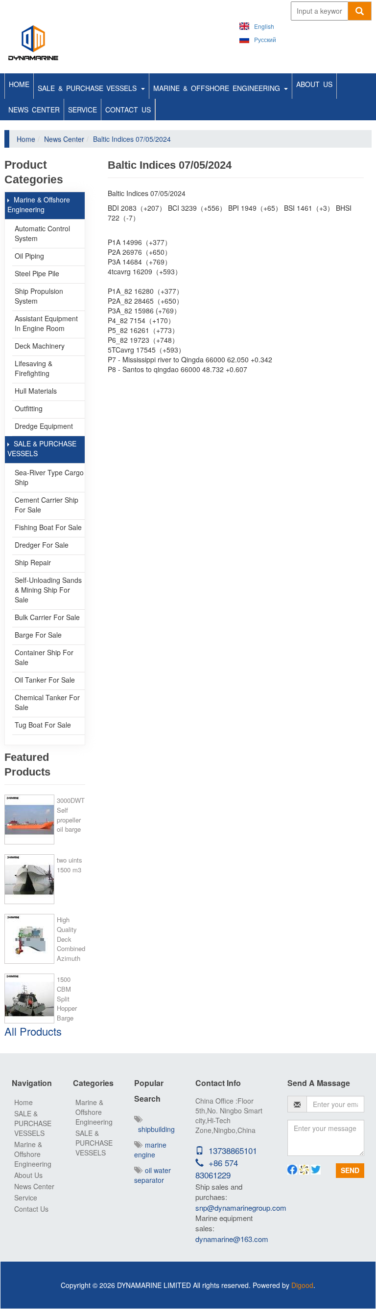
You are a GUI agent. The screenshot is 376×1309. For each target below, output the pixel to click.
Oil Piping (29, 256)
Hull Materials (36, 391)
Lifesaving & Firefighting (33, 368)
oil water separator (152, 1175)
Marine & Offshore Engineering (218, 88)
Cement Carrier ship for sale (46, 504)
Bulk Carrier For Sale (47, 617)
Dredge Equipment (44, 426)
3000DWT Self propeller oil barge (71, 815)
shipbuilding (154, 1129)
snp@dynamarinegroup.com (240, 1207)
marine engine (150, 1149)
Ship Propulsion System (39, 296)
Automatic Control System (42, 233)
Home (19, 84)
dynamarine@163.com (231, 1239)
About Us (314, 84)
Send (350, 1170)
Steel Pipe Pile (37, 273)
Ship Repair (33, 562)
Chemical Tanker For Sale (47, 702)
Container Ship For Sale (44, 657)
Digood (302, 1285)
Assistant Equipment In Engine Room (46, 323)
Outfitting (29, 408)
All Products (33, 1031)
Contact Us (128, 109)
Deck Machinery (40, 346)
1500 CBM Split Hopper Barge (67, 998)
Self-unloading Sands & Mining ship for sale (48, 589)
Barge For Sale (38, 635)
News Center (34, 109)
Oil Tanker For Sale (45, 680)
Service (82, 109)
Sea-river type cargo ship (49, 477)
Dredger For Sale (42, 545)
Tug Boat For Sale (43, 725)
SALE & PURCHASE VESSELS (89, 88)
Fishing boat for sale (48, 527)
